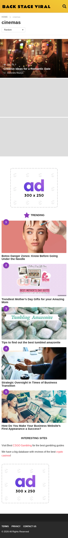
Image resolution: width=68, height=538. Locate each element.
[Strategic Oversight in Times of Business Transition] (34, 363)
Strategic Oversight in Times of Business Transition (29, 384)
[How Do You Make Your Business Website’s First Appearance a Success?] (34, 406)
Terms (5, 526)
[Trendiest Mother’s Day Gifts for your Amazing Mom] (34, 280)
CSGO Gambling (22, 445)
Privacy (16, 526)
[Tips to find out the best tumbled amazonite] (34, 323)
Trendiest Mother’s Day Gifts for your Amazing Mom (33, 301)
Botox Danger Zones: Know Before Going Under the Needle (30, 257)
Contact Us (29, 526)
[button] (64, 6)
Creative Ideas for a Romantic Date (26, 68)
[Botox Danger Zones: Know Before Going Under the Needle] (34, 237)
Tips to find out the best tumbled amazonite (31, 342)
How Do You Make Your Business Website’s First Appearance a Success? (31, 427)
